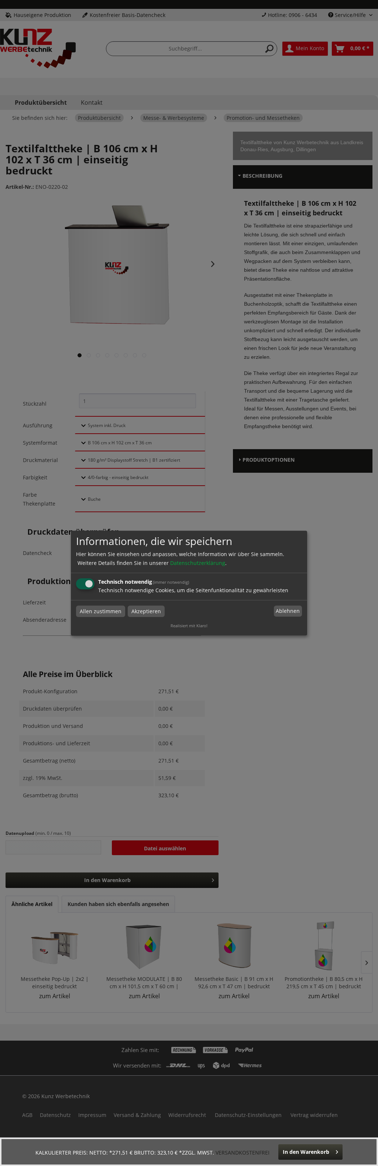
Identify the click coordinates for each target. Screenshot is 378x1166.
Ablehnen (288, 611)
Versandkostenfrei (242, 1152)
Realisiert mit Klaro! (189, 625)
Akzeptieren (146, 611)
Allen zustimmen (100, 611)
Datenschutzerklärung (197, 562)
